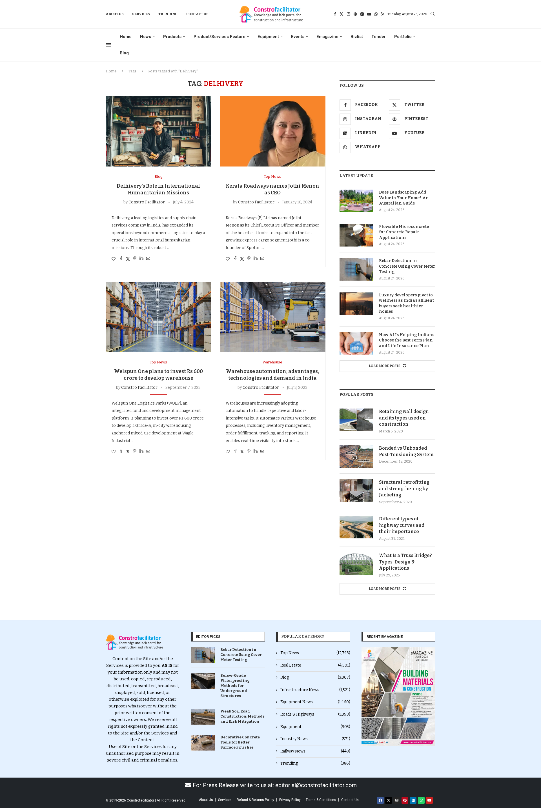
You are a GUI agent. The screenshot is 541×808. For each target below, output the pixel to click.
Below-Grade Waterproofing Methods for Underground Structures (235, 685)
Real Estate (315, 665)
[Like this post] (114, 259)
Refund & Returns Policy (255, 800)
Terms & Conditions (321, 800)
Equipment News (315, 702)
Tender (378, 36)
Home (126, 36)
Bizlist (357, 36)
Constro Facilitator (146, 202)
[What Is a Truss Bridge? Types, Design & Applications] (356, 563)
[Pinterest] (355, 14)
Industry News (315, 738)
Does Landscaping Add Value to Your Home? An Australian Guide (404, 198)
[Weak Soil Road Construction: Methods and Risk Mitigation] (203, 717)
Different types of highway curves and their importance (401, 525)
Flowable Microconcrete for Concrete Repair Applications (404, 232)
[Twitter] (341, 14)
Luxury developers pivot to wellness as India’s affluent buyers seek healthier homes (406, 303)
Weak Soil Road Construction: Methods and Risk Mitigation (242, 716)
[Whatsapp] (376, 14)
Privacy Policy (290, 800)
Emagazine (327, 36)
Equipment (268, 36)
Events (297, 36)
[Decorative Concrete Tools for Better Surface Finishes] (203, 743)
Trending (168, 14)
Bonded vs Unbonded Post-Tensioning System (406, 451)
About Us (115, 14)
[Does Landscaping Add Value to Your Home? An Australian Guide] (356, 201)
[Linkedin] (362, 14)
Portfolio (403, 36)
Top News (315, 653)
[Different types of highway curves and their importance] (356, 527)
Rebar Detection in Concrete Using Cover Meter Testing (407, 266)
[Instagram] (349, 14)
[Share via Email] (148, 258)
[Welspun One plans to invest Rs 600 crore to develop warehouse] (158, 317)
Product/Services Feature (219, 36)
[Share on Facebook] (121, 258)
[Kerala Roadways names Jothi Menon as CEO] (272, 131)
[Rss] (383, 14)
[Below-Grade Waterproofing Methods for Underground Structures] (203, 681)
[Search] (432, 14)
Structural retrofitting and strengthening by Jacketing (404, 489)
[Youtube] (369, 14)
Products (172, 36)
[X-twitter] (388, 800)
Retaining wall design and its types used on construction (404, 418)
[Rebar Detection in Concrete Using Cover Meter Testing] (356, 269)
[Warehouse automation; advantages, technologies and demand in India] (272, 317)
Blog (124, 53)
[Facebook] (335, 14)
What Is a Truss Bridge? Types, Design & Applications (405, 562)
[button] (367, 696)
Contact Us (197, 14)
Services (141, 14)
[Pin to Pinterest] (135, 258)
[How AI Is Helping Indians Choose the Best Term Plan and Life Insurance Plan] (356, 343)
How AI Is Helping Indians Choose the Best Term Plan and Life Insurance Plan (406, 340)
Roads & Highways (315, 714)
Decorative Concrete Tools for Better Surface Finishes (240, 742)
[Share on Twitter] (128, 258)
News (145, 36)
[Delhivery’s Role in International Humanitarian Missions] (158, 131)
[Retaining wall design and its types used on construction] (356, 420)
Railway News (315, 751)
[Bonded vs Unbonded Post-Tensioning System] (356, 456)
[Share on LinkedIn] (141, 258)
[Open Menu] (108, 44)
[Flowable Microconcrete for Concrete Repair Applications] (356, 235)
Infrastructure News (315, 689)
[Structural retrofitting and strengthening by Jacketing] (356, 490)
